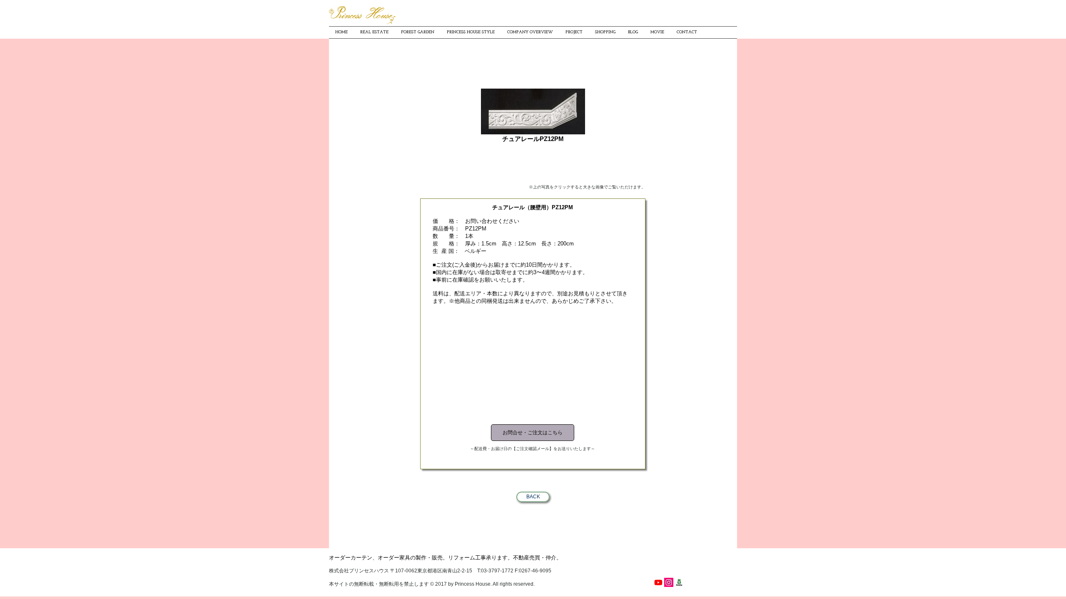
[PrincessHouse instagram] (668, 582)
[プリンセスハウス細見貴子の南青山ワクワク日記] (679, 582)
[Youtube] (658, 582)
